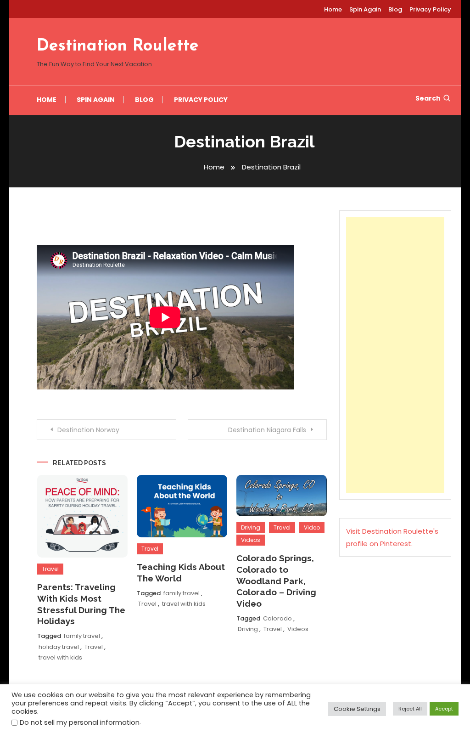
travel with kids (60, 657)
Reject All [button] (410, 708)
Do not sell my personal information (80, 722)
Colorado (277, 618)
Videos (250, 540)
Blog (395, 9)
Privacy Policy (430, 9)
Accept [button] (444, 708)
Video (312, 527)
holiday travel (59, 647)
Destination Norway (88, 429)
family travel (82, 636)
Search (428, 98)
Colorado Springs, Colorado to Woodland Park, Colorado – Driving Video (276, 581)
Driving (250, 527)
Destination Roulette (118, 46)
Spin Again (365, 9)
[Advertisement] (395, 355)
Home (333, 9)
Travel (50, 569)
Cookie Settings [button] (357, 709)
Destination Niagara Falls (267, 429)
